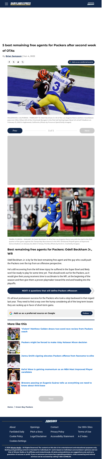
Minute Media (16, 448)
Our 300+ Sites (85, 427)
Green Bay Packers (24, 407)
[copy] (22, 62)
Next (87, 130)
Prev (15, 130)
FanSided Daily (17, 431)
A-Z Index (82, 436)
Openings (35, 427)
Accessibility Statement (62, 436)
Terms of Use (84, 431)
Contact (54, 427)
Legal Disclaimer (38, 436)
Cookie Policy (16, 436)
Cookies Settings (18, 441)
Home (10, 407)
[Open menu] (6, 3)
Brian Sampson (14, 56)
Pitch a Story (36, 431)
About (13, 427)
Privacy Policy (57, 431)
